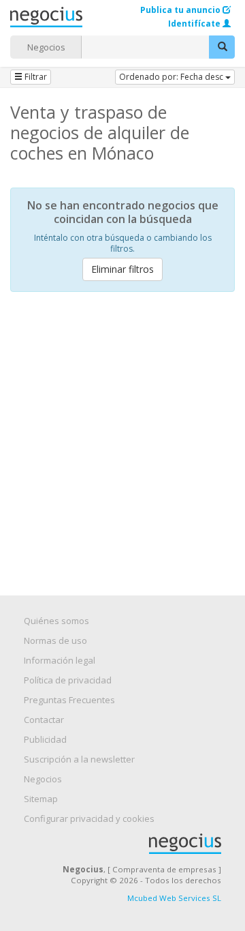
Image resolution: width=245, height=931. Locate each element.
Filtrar (34, 77)
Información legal (59, 660)
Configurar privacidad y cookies (89, 818)
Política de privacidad (68, 680)
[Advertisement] (122, 432)
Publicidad (45, 739)
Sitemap (41, 798)
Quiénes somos (56, 620)
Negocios (46, 47)
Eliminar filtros (122, 269)
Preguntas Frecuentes (69, 700)
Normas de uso (55, 640)
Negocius (129, 843)
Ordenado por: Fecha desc (172, 77)
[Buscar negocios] (222, 47)
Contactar (44, 719)
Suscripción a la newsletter (79, 759)
